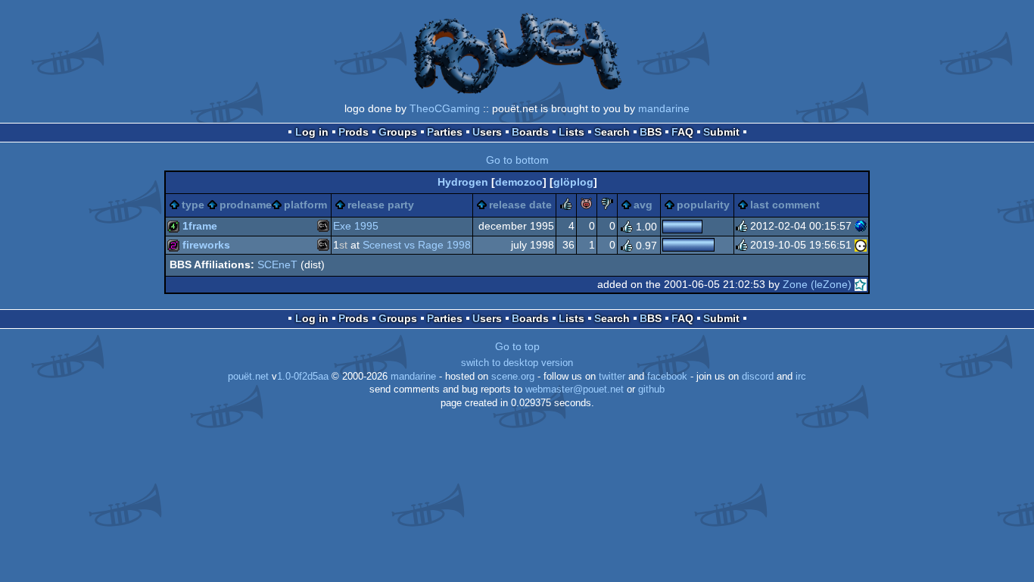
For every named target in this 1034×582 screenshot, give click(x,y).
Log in (312, 132)
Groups (397, 132)
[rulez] (566, 206)
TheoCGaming (445, 108)
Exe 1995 (355, 226)
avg (643, 205)
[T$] (861, 226)
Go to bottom (517, 160)
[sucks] (607, 206)
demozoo (519, 182)
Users (487, 132)
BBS (651, 132)
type (193, 205)
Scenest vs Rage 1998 (417, 245)
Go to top (517, 346)
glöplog (573, 182)
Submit (721, 132)
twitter (612, 376)
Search (612, 132)
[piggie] (587, 206)
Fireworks (206, 245)
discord (758, 376)
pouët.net (248, 376)
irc (801, 376)
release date (520, 205)
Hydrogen (463, 182)
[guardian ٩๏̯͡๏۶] (861, 245)
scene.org (512, 376)
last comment (785, 205)
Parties (444, 132)
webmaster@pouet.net (574, 389)
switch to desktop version (517, 363)
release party (380, 205)
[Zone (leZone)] (861, 284)
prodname (246, 205)
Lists (571, 132)
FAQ (682, 132)
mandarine (664, 108)
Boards (530, 132)
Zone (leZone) (817, 284)
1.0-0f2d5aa (303, 376)
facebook (667, 376)
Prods (353, 132)
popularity (703, 205)
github (651, 389)
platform (305, 205)
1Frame (199, 226)
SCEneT (277, 264)
